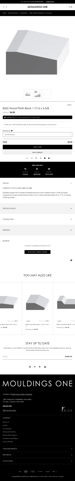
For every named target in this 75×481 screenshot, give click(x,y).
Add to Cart (37, 147)
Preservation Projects (10, 435)
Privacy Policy (44, 476)
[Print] (49, 158)
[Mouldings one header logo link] (38, 7)
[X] (40, 158)
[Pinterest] (36, 158)
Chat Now (25, 174)
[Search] (6, 7)
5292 (30, 188)
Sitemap (61, 476)
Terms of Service (53, 476)
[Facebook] (34, 367)
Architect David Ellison (10, 438)
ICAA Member (8, 442)
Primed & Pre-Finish (9, 432)
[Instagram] (30, 367)
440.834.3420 (36, 174)
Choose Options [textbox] (10, 134)
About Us (6, 422)
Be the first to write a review (37, 252)
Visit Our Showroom (9, 410)
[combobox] (37, 134)
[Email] (44, 158)
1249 (23, 188)
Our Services (7, 429)
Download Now (50, 1)
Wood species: (7, 130)
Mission (5, 425)
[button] (37, 251)
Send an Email (49, 174)
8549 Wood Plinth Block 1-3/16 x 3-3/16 (37, 325)
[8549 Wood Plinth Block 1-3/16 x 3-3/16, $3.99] (37, 302)
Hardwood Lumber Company (21, 394)
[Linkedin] (45, 367)
